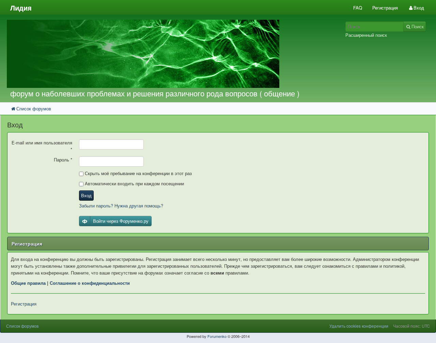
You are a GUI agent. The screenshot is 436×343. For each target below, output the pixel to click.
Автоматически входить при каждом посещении (133, 183)
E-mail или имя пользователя (42, 146)
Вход (86, 195)
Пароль (63, 159)
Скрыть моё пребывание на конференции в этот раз (137, 173)
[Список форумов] (163, 54)
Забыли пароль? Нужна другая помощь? (121, 205)
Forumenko (217, 336)
